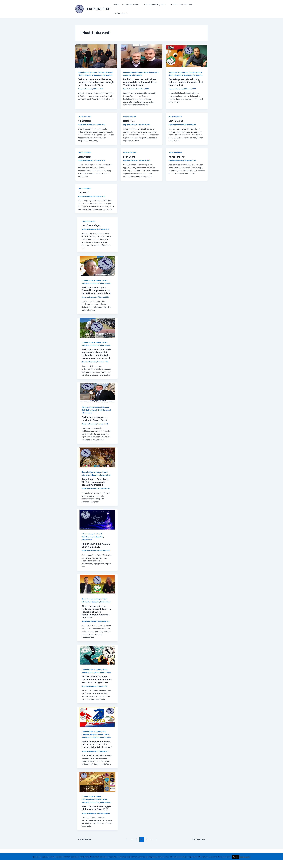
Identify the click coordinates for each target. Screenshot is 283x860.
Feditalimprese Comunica (91, 799)
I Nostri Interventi (84, 75)
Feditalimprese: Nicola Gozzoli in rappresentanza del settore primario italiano (97, 290)
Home (116, 4)
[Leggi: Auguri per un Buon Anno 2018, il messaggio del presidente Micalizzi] (97, 457)
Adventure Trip (177, 156)
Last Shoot (83, 192)
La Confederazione (130, 4)
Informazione (107, 75)
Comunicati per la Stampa (181, 4)
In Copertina (96, 75)
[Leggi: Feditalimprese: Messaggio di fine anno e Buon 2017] (97, 782)
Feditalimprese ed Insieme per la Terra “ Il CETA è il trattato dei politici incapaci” (97, 744)
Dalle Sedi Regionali (105, 72)
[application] (139, 4)
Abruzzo (85, 407)
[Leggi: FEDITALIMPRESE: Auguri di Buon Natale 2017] (97, 519)
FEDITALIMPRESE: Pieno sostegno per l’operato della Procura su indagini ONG (97, 679)
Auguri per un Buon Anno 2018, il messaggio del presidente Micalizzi (95, 482)
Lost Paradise (176, 121)
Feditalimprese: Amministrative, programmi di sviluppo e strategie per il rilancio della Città (96, 82)
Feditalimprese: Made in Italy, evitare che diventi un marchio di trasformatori (186, 82)
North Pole (129, 121)
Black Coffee (85, 156)
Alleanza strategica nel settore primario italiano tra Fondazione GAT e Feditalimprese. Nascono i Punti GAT (96, 612)
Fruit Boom (129, 156)
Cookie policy (245, 857)
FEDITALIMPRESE (98, 9)
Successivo (198, 839)
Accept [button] (235, 857)
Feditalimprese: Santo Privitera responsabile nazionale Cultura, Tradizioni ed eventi (140, 82)
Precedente (84, 839)
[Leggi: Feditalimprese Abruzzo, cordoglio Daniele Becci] (97, 392)
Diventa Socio (120, 13)
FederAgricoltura (195, 72)
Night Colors (84, 121)
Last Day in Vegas (91, 225)
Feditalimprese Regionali (154, 4)
